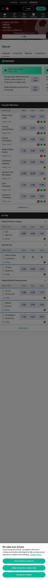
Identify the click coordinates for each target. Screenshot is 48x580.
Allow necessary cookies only (24, 568)
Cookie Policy (35, 555)
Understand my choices (24, 561)
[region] (24, 561)
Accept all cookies (24, 575)
